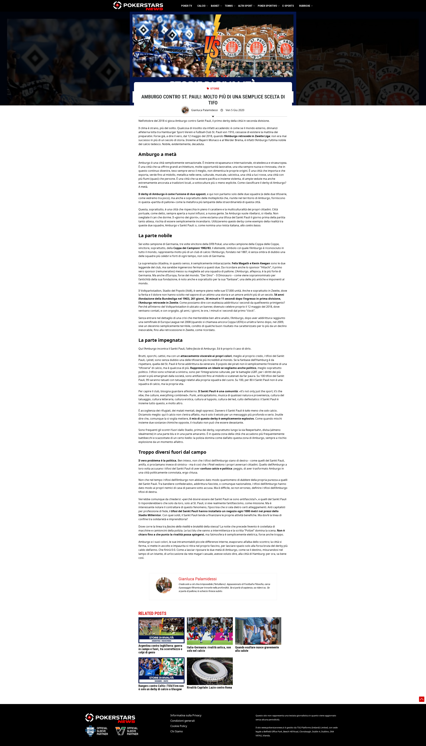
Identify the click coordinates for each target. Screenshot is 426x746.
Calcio (201, 5)
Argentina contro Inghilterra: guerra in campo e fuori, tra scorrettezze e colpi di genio (160, 649)
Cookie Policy (178, 726)
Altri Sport (245, 5)
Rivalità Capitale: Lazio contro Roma (209, 687)
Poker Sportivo (267, 5)
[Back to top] (421, 699)
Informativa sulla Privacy (185, 715)
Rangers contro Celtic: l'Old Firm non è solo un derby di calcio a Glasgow (161, 687)
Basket (215, 5)
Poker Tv (186, 5)
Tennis (229, 5)
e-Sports (288, 5)
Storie (214, 88)
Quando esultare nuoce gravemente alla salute (257, 649)
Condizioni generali (182, 721)
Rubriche (304, 5)
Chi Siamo (176, 731)
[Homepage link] (138, 6)
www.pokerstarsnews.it (272, 727)
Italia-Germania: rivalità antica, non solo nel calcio (209, 649)
